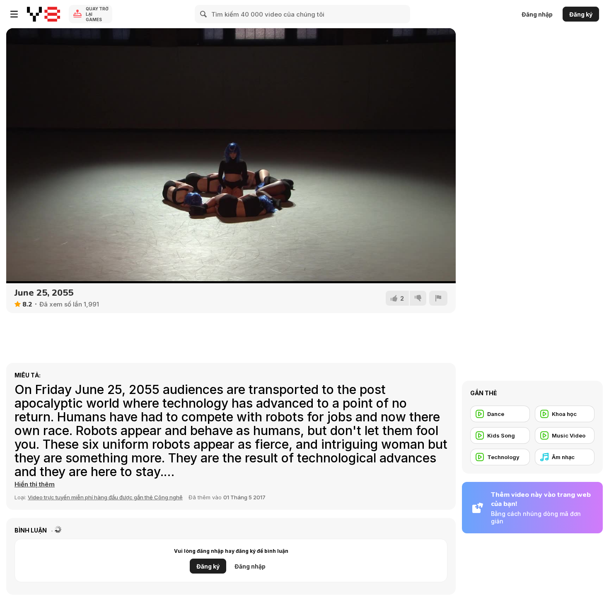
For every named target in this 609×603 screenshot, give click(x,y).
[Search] (204, 14)
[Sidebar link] (14, 14)
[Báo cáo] (438, 298)
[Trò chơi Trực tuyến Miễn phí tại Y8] (43, 14)
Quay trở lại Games (97, 14)
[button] (35, 484)
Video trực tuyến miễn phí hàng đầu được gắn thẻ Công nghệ (105, 497)
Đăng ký (580, 14)
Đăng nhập (537, 14)
